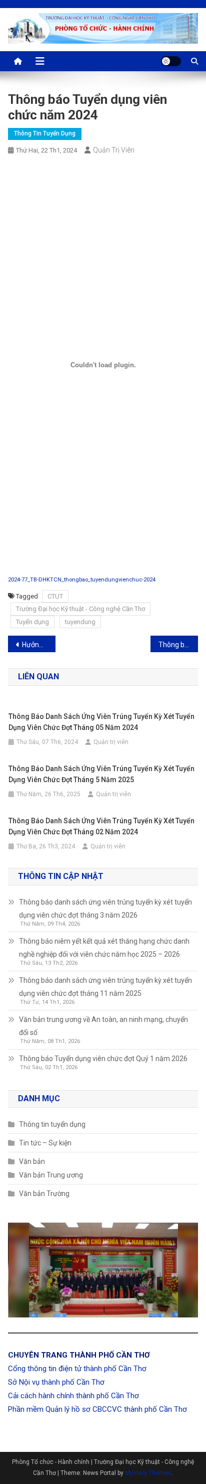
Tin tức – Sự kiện (45, 1143)
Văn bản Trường (44, 1194)
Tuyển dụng (32, 622)
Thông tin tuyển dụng (45, 133)
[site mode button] (171, 61)
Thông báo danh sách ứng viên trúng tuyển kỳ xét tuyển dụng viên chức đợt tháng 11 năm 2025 (105, 986)
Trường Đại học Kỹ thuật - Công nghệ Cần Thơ (80, 609)
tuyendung (80, 622)
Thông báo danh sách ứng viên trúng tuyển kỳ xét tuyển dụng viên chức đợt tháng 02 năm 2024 (178, 645)
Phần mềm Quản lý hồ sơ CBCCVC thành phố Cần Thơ (97, 1409)
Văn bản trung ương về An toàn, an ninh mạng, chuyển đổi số (103, 1025)
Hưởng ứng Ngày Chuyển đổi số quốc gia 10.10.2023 (39, 645)
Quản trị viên (113, 150)
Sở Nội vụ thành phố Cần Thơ (56, 1382)
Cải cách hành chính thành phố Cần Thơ (73, 1395)
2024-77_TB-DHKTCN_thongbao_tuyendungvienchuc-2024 (82, 579)
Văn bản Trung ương (51, 1175)
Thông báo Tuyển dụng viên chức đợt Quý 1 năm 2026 (103, 1059)
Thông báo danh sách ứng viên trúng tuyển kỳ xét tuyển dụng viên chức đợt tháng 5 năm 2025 (101, 774)
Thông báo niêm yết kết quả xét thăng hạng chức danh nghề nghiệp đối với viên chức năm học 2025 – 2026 (104, 947)
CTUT (55, 596)
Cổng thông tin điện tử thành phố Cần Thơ (77, 1368)
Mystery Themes (148, 1472)
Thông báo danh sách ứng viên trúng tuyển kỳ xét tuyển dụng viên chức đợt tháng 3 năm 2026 (105, 908)
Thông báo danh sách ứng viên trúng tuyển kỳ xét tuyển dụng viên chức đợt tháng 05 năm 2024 (101, 721)
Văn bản (32, 1161)
